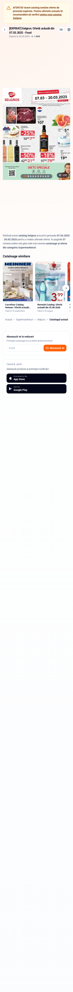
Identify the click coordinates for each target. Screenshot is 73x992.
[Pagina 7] (40, 176)
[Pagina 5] (35, 176)
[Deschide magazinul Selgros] (69, 29)
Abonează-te (57, 348)
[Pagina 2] (28, 176)
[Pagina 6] (38, 176)
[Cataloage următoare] (65, 288)
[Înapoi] (4, 29)
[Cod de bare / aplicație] (61, 29)
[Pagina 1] (25, 176)
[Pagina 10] (48, 176)
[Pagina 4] (33, 176)
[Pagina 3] (30, 176)
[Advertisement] (36, 62)
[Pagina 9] (45, 176)
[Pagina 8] (43, 176)
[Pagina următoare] (65, 134)
